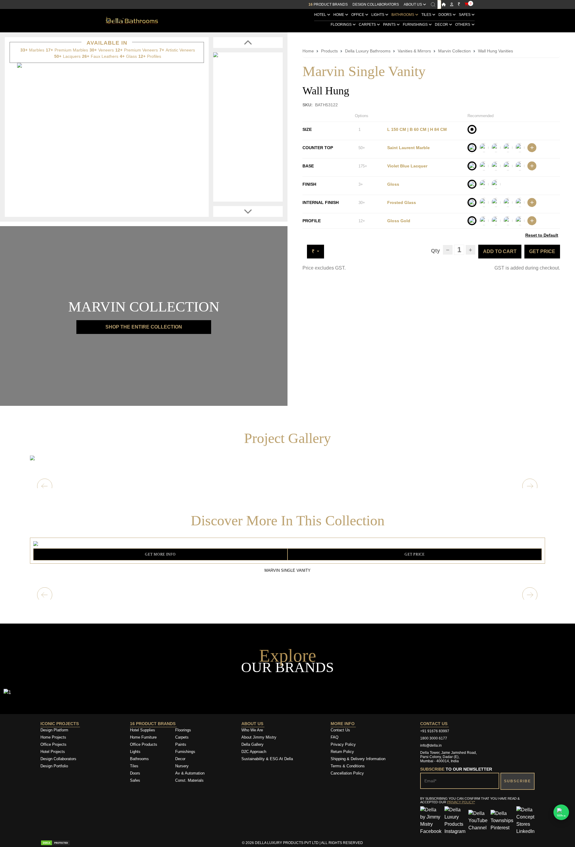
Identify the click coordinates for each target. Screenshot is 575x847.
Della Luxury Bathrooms (368, 51)
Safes (465, 15)
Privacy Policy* (461, 802)
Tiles (426, 15)
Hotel (320, 15)
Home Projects (53, 737)
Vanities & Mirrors (414, 51)
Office (358, 15)
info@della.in (431, 745)
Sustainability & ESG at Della (267, 759)
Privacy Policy (343, 744)
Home (339, 15)
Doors (445, 15)
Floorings (341, 24)
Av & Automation (190, 773)
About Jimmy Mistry (258, 737)
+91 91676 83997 (434, 731)
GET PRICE (542, 251)
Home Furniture (143, 737)
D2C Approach (253, 751)
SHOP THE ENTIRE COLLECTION (143, 326)
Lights (378, 15)
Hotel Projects (52, 751)
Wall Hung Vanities (495, 51)
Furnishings (416, 24)
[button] (530, 595)
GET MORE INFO (160, 554)
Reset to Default (541, 235)
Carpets (368, 24)
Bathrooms (403, 15)
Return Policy (342, 751)
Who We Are (252, 730)
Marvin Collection (454, 51)
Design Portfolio (54, 766)
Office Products (143, 744)
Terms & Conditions (348, 766)
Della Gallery (252, 744)
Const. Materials (189, 780)
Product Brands (328, 4)
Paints (390, 24)
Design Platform (54, 730)
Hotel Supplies (142, 730)
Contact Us (340, 730)
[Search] (433, 4)
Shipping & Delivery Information (358, 759)
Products (329, 51)
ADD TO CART (500, 251)
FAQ (334, 737)
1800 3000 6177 (433, 738)
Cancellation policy (347, 773)
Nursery (182, 766)
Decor (442, 24)
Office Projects (53, 744)
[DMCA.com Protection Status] (55, 843)
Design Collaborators (375, 4)
